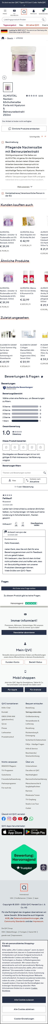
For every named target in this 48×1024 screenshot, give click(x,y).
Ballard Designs (12, 932)
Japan (36, 898)
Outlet (28, 808)
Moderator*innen (33, 795)
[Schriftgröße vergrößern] (42, 136)
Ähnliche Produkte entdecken (26, 128)
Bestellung (30, 708)
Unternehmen (31, 766)
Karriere (29, 791)
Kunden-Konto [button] (12, 662)
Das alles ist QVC (32, 770)
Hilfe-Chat (6, 708)
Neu (21, 25)
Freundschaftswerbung (11, 779)
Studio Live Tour (32, 804)
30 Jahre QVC (32, 25)
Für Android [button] (35, 689)
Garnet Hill (32, 932)
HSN (3, 932)
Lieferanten (6, 732)
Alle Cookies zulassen (24, 999)
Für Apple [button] (12, 689)
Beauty (10, 38)
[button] (5, 12)
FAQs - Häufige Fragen (35, 744)
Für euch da (6, 788)
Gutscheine (6, 775)
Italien (30, 898)
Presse (4, 728)
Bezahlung (30, 728)
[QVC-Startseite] (3, 38)
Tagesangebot (9, 25)
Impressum (38, 921)
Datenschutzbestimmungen (26, 918)
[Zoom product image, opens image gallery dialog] (4, 77)
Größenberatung (32, 716)
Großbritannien (20, 898)
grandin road (6, 935)
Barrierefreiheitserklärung (36, 779)
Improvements (17, 935)
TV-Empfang (31, 799)
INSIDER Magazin (9, 766)
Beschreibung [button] (11, 142)
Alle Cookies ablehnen (24, 1009)
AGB (7, 918)
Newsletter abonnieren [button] (24, 632)
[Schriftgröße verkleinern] (45, 136)
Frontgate (23, 932)
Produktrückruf (8, 737)
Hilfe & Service (32, 748)
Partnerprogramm (9, 783)
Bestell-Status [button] (35, 662)
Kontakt (5, 712)
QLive (4, 724)
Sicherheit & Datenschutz (36, 740)
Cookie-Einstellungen (24, 1018)
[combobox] (21, 19)
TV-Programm (7, 770)
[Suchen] (43, 19)
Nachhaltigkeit (32, 775)
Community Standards (14, 921)
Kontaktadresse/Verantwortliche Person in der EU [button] (25, 194)
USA (11, 898)
